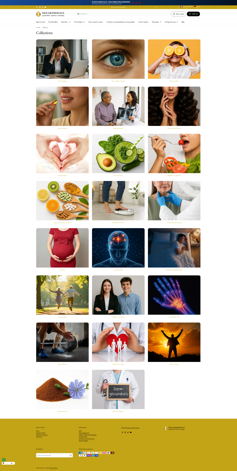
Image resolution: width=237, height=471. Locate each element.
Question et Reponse (42, 435)
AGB (80, 431)
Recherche (39, 437)
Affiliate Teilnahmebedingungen (88, 435)
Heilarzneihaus (53, 468)
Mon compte (180, 14)
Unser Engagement (84, 433)
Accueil (38, 27)
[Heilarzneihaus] (50, 14)
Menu (37, 431)
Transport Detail (40, 433)
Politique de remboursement (86, 439)
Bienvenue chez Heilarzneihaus (118, 7)
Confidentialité (83, 437)
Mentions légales (83, 441)
